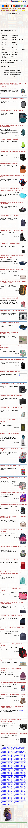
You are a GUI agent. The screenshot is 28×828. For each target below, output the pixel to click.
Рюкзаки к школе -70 (20, 794)
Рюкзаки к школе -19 (7, 759)
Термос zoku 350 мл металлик (9, 433)
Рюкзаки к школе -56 (20, 784)
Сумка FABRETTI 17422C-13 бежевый (11, 269)
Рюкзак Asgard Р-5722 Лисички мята (11, 407)
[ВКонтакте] (3, 6)
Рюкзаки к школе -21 (7, 761)
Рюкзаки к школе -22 (20, 761)
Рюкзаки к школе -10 (19, 752)
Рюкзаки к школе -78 (20, 800)
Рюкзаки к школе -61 (7, 789)
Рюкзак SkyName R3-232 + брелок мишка (12, 492)
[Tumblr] (18, 6)
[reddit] (14, 6)
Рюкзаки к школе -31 (7, 768)
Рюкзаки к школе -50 (20, 780)
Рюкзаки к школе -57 (7, 786)
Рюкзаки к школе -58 (20, 786)
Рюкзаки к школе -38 (20, 772)
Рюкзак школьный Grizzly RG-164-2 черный (13, 504)
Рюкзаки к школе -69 (7, 794)
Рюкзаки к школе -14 (20, 755)
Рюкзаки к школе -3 (6, 748)
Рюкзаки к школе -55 (7, 784)
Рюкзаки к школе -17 (7, 758)
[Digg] (11, 6)
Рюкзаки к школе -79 (7, 801)
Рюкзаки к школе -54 (20, 783)
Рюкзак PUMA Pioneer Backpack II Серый (12, 359)
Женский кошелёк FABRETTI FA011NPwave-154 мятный (9, 333)
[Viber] (20, 6)
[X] (7, 6)
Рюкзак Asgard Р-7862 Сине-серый (11, 615)
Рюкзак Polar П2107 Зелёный (9, 139)
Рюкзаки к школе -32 (20, 768)
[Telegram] (25, 6)
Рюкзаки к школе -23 (7, 762)
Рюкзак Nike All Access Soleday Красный (12, 559)
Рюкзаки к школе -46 (20, 777)
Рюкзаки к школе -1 (6, 747)
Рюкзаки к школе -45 (7, 777)
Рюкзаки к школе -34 (20, 769)
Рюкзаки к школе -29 (7, 766)
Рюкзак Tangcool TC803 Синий (9, 215)
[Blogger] (9, 6)
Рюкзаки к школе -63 (7, 790)
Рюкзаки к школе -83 (7, 804)
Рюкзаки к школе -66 (20, 791)
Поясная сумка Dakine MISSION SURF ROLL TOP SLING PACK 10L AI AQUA (11, 189)
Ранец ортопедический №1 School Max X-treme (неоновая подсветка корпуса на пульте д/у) (13, 85)
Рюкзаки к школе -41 (7, 775)
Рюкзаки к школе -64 (20, 790)
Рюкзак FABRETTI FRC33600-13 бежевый (12, 694)
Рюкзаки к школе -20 (20, 759)
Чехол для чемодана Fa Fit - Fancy (10, 465)
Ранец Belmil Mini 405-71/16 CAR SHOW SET (13, 682)
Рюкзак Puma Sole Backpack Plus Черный (13, 151)
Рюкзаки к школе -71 (7, 796)
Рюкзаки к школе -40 (20, 773)
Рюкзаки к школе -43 (7, 776)
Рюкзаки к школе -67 (7, 793)
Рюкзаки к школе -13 (7, 755)
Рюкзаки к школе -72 (20, 796)
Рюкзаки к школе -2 (18, 747)
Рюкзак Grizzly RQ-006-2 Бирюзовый (11, 110)
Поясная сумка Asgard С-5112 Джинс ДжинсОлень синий (11, 256)
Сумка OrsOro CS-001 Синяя (8, 660)
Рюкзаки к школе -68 (20, 793)
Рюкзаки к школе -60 (20, 787)
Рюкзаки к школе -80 (20, 801)
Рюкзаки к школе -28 (20, 765)
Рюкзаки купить (19, 1)
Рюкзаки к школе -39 (7, 773)
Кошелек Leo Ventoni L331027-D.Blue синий (13, 733)
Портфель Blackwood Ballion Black (11, 395)
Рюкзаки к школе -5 (6, 750)
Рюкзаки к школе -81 (7, 802)
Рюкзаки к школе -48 (20, 779)
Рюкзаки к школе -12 (19, 754)
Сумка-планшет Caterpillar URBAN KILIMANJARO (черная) (10, 720)
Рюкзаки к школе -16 (20, 756)
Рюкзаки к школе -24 (20, 762)
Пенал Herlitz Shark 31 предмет (9, 322)
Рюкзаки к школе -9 (6, 752)
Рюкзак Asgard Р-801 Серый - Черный (12, 98)
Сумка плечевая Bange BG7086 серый (12, 383)
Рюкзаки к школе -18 (20, 758)
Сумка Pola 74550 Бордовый (9, 163)
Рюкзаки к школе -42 (20, 775)
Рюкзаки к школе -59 (7, 787)
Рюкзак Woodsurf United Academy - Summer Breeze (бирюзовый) (11, 572)
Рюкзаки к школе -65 (7, 791)
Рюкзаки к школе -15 (7, 756)
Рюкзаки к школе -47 (7, 779)
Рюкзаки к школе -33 (7, 769)
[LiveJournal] (16, 6)
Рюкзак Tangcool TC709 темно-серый (11, 230)
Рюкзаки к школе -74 (20, 797)
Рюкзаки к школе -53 (7, 783)
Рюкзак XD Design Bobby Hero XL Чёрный (13, 310)
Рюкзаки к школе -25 (7, 763)
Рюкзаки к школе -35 (7, 770)
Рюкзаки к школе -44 (20, 776)
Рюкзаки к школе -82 (20, 802)
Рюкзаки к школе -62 (20, 789)
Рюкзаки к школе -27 (7, 765)
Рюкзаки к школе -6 (18, 750)
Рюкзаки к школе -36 (20, 770)
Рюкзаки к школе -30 (20, 766)
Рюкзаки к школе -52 (20, 782)
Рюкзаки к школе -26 (20, 763)
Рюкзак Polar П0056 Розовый (9, 298)
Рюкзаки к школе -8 (18, 751)
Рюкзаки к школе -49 (7, 780)
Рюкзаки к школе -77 (7, 800)
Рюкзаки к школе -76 (20, 798)
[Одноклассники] (5, 6)
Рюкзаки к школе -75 (7, 798)
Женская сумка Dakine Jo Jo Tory (10, 371)
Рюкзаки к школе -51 (7, 782)
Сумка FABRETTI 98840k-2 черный (10, 243)
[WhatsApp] (22, 6)
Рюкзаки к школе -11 (6, 754)
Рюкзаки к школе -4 (18, 748)
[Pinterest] (27, 6)
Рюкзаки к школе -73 (7, 797)
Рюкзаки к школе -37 (7, 772)
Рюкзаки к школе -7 (6, 751)
